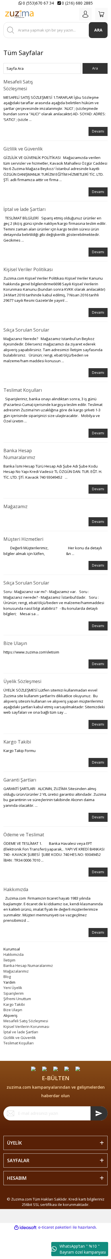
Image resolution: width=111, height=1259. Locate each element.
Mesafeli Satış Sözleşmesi (25, 1020)
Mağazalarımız (16, 971)
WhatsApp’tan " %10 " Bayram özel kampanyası (82, 1249)
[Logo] (19, 14)
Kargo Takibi (17, 742)
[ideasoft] (25, 1227)
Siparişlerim (13, 993)
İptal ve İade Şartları (24, 209)
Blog (7, 976)
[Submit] (99, 1113)
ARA (98, 30)
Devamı (98, 131)
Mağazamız (15, 506)
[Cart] (101, 14)
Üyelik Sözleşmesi (22, 681)
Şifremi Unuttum (17, 998)
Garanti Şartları (19, 780)
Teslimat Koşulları (22, 390)
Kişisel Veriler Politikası (28, 269)
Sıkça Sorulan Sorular (26, 330)
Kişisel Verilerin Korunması (26, 1026)
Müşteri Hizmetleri (23, 539)
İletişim (9, 960)
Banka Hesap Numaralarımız (28, 965)
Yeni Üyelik (12, 987)
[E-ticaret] (54, 1227)
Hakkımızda (15, 889)
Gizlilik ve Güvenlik (23, 149)
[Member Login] (85, 14)
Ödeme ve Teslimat (23, 834)
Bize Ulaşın (15, 643)
